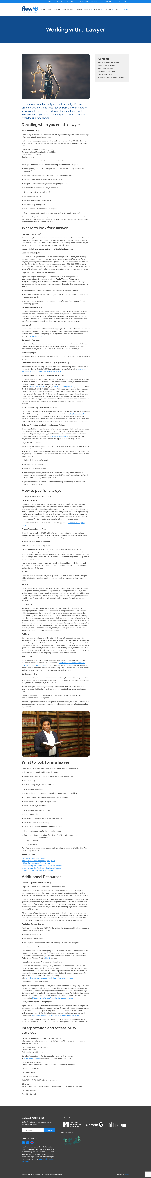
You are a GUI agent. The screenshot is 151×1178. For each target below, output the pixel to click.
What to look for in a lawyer (107, 71)
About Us (51, 1)
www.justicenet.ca (35, 336)
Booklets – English (45, 10)
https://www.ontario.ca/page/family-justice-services (52, 998)
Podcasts (61, 1)
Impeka (127, 1174)
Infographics (72, 1)
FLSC (47, 958)
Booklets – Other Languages (64, 10)
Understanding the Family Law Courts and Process (41, 868)
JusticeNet (63, 663)
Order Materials (106, 1)
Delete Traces (120, 1)
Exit (127, 9)
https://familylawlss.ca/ (59, 436)
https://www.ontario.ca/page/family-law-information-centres (49, 978)
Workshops (84, 1)
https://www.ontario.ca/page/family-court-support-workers (55, 1015)
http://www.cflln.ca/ (76, 414)
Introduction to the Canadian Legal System (38, 861)
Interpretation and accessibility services (111, 77)
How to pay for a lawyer (105, 68)
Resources (97, 10)
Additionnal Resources (105, 74)
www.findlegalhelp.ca (37, 386)
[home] (30, 9)
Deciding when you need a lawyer (108, 62)
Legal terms (108, 10)
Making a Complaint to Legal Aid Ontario (37, 870)
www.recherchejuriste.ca (63, 386)
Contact (94, 1)
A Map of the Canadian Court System (36, 863)
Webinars (79, 10)
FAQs (116, 10)
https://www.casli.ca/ (32, 1058)
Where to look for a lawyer (106, 65)
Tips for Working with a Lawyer (33, 858)
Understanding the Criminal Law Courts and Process (42, 865)
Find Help (87, 10)
